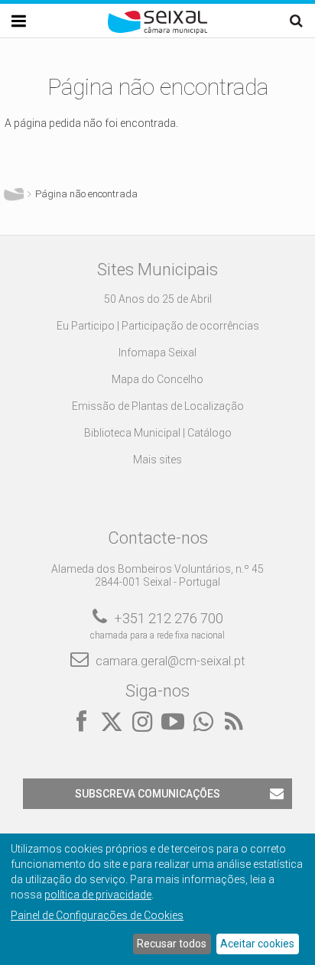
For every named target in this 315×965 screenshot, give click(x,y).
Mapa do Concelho (157, 379)
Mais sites (157, 459)
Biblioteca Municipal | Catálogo (158, 433)
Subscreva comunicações (147, 794)
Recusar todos (171, 943)
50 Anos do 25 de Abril (158, 299)
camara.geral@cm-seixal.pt (170, 661)
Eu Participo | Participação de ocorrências (158, 326)
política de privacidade (97, 895)
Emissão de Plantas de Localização (158, 406)
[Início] (157, 30)
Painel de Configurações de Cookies (97, 915)
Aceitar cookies (257, 943)
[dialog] (157, 899)
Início (14, 194)
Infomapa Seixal (157, 352)
